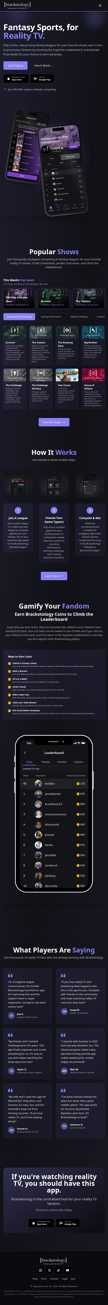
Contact (54, 1278)
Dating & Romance (51, 316)
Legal (65, 1278)
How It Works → (44, 65)
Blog (35, 1278)
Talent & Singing (78, 316)
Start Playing (15, 65)
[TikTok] (58, 1270)
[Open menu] (100, 5)
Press (44, 1278)
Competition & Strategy (19, 316)
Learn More (52, 576)
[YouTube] (67, 1270)
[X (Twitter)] (49, 1270)
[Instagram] (40, 1270)
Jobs (73, 1278)
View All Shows (52, 422)
